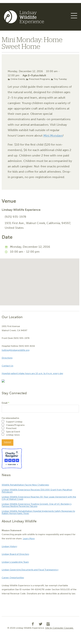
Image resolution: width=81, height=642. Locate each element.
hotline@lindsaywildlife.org (15, 350)
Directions (7, 357)
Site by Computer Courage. (59, 628)
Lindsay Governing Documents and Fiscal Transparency (30, 569)
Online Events (18, 79)
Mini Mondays (53, 135)
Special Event (13, 431)
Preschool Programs (39, 79)
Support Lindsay (14, 421)
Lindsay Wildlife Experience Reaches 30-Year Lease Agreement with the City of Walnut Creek (39, 497)
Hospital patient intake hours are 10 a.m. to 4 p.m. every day (32, 373)
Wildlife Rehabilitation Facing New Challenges (25, 484)
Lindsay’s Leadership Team (15, 562)
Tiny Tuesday (60, 79)
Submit (7, 442)
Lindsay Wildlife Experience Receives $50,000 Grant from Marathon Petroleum (37, 490)
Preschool (11, 428)
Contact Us (7, 365)
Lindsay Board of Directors (15, 554)
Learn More (29, 538)
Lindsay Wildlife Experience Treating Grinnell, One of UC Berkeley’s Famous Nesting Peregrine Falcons (36, 505)
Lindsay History (9, 546)
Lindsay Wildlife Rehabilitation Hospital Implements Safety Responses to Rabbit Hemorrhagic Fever (38, 512)
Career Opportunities (13, 577)
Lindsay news (13, 435)
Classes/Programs (15, 425)
